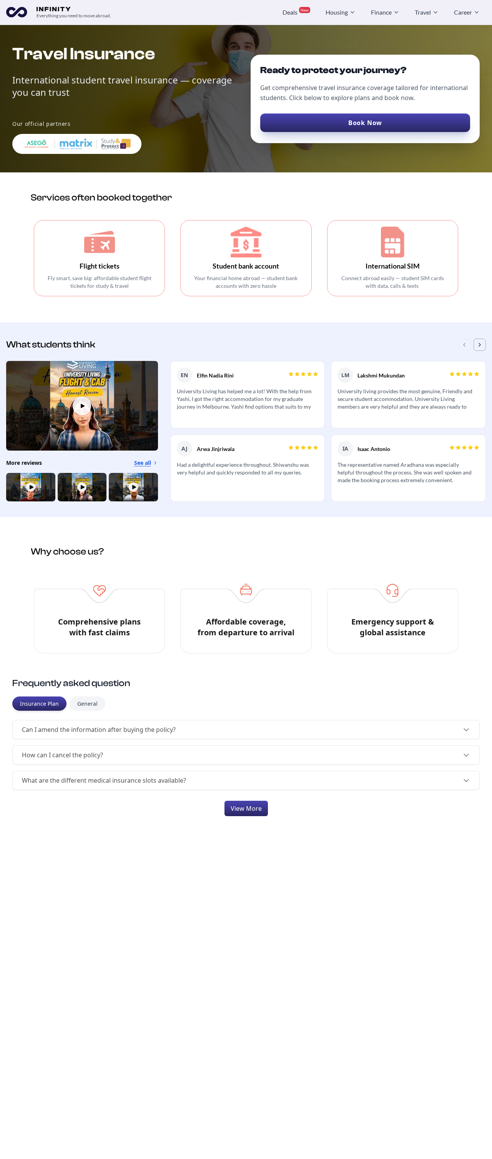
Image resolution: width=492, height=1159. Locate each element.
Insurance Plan (39, 703)
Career (463, 12)
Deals (296, 12)
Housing (337, 12)
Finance (381, 12)
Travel (423, 12)
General (87, 703)
